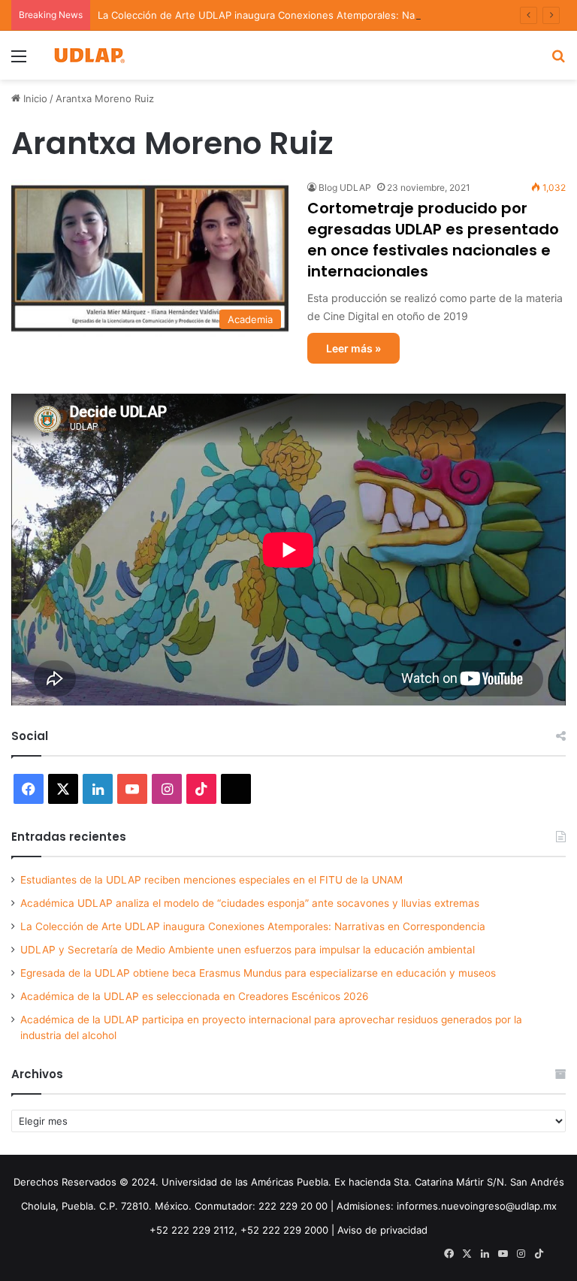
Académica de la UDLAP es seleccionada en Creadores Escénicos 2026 (194, 996)
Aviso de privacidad (382, 1230)
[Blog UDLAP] (88, 55)
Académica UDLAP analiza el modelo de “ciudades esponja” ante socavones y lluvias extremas (249, 903)
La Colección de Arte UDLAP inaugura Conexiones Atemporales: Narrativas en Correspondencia (323, 15)
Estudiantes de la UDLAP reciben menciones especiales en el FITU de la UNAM (211, 880)
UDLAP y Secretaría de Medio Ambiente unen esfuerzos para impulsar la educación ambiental (247, 950)
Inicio (33, 98)
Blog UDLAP (345, 187)
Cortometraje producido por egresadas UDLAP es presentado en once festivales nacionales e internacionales (433, 240)
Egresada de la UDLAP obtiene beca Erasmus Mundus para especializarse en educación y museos (258, 973)
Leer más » (353, 348)
